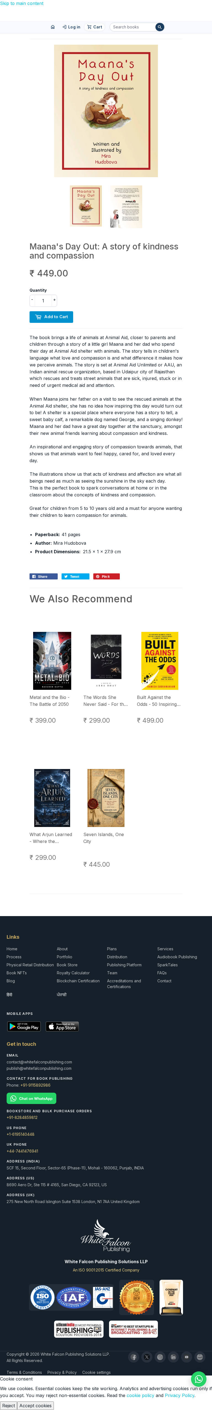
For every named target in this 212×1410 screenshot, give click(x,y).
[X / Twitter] (146, 1357)
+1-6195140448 (21, 1134)
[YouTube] (186, 1357)
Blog (11, 980)
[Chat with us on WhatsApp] (198, 1379)
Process (14, 956)
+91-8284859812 (22, 1117)
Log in (71, 27)
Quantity (38, 290)
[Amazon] (199, 1357)
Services (165, 948)
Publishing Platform (124, 964)
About (62, 948)
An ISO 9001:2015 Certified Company (106, 1270)
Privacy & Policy (62, 1372)
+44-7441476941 (22, 1151)
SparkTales (167, 964)
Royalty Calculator (73, 972)
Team (112, 972)
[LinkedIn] (173, 1357)
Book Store (67, 964)
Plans (112, 948)
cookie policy (140, 1395)
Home (12, 948)
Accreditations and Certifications (124, 983)
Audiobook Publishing (177, 956)
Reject (8, 1405)
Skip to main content (21, 3)
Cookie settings (96, 1372)
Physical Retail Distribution (30, 964)
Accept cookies (35, 1405)
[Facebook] (133, 1357)
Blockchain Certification (78, 980)
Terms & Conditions (24, 1372)
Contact (164, 980)
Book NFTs (17, 972)
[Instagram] (160, 1357)
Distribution (117, 956)
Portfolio (64, 956)
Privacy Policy (179, 1395)
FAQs (162, 972)
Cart (94, 27)
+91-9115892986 (35, 1085)
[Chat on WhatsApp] (31, 1097)
